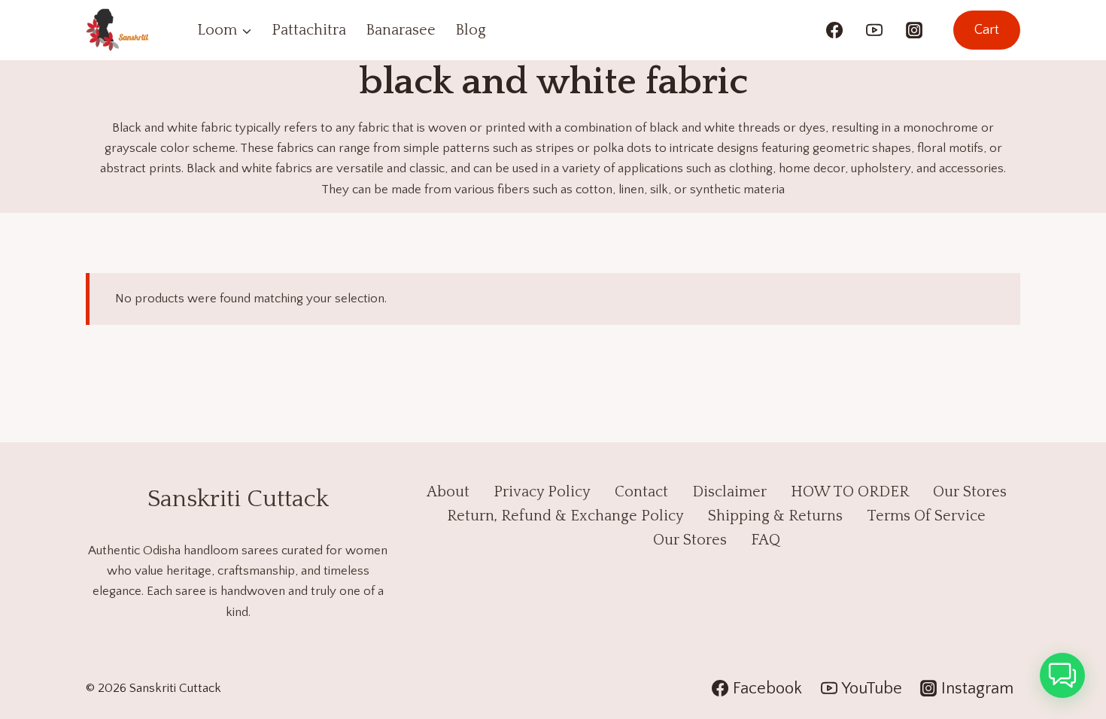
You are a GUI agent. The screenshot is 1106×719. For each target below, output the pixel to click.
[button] (1062, 675)
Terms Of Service (926, 516)
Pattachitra (309, 30)
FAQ (765, 540)
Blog (470, 30)
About (448, 492)
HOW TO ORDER (850, 492)
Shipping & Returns (775, 516)
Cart (986, 30)
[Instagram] (914, 30)
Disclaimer (729, 492)
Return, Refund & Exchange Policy (565, 516)
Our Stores (970, 492)
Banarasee (401, 30)
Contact (641, 492)
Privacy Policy (542, 492)
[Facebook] (834, 30)
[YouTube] (874, 30)
